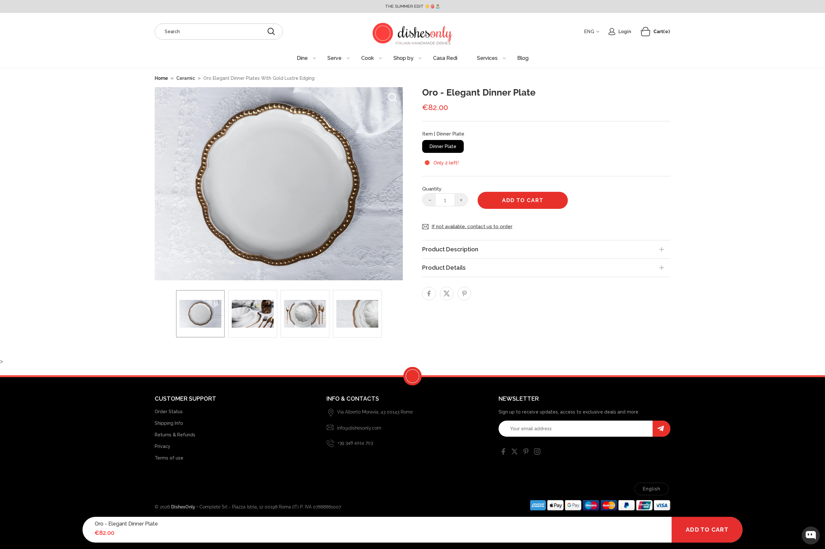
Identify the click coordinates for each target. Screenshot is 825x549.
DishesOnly (183, 506)
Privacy (162, 446)
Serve (334, 58)
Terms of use (169, 458)
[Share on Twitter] (446, 293)
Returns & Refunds (175, 434)
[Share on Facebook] (429, 293)
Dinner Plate (443, 146)
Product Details (444, 267)
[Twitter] (514, 453)
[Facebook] (503, 453)
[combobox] (219, 31)
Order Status (169, 411)
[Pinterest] (526, 453)
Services (487, 58)
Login (624, 31)
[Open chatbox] (811, 535)
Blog (523, 58)
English (651, 488)
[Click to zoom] (392, 97)
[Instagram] (537, 453)
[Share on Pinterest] (464, 293)
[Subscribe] (661, 429)
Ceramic (185, 78)
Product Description (450, 249)
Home (161, 78)
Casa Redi (445, 58)
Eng (589, 31)
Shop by (403, 58)
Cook (367, 58)
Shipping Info (169, 423)
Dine (302, 58)
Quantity (432, 189)
